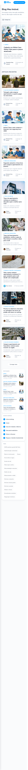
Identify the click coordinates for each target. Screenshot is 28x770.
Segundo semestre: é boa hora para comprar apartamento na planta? (13, 164)
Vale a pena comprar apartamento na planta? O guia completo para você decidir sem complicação (12, 275)
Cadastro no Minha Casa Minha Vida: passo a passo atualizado (13, 49)
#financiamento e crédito (9, 475)
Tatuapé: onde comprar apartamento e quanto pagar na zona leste (13, 94)
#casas (18, 454)
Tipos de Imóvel (8, 196)
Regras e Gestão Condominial (12, 270)
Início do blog (9, 419)
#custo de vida (7, 461)
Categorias (7, 19)
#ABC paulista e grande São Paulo (12, 447)
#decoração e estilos (9, 465)
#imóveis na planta (8, 486)
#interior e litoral (8, 489)
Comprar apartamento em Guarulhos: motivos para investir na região (12, 346)
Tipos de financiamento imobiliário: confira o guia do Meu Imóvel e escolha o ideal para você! (13, 238)
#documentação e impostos (10, 468)
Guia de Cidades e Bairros (11, 90)
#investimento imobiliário (10, 493)
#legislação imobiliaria (9, 497)
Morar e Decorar (9, 306)
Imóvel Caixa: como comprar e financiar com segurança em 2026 (13, 129)
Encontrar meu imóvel (19, 2)
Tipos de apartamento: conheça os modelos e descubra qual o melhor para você (13, 200)
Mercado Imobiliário (10, 160)
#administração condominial (10, 450)
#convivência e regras (9, 458)
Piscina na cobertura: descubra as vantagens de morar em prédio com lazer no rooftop (13, 310)
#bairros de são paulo (9, 454)
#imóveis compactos (9, 479)
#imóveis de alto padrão (10, 482)
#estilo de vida (7, 472)
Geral (7, 44)
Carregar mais (13, 364)
